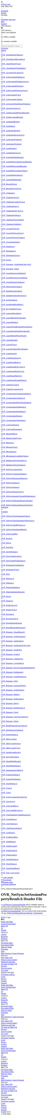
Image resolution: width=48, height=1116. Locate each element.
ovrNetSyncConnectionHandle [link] (14, 905)
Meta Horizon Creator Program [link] (12, 953)
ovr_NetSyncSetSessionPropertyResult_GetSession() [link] (23, 913)
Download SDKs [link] (7, 945)
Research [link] (4, 937)
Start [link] (2, 951)
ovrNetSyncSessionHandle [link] (11, 911)
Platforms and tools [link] (8, 962)
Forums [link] (4, 981)
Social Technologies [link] (8, 924)
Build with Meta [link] (7, 922)
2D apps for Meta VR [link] (9, 964)
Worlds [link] (3, 930)
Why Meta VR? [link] (7, 958)
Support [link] (4, 983)
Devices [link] (4, 966)
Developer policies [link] (8, 975)
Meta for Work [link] (6, 947)
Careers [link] (4, 934)
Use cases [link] (4, 970)
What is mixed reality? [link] (9, 960)
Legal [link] (3, 977)
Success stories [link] (6, 968)
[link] (5, 4)
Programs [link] (4, 949)
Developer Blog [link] (7, 943)
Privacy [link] (4, 979)
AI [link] (2, 928)
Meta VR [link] (4, 926)
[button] (24, 2)
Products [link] (4, 939)
